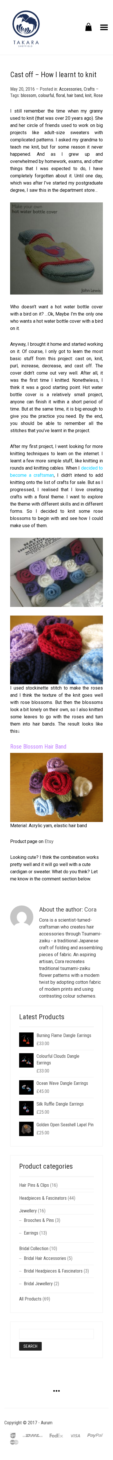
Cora (90, 909)
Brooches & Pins (39, 1220)
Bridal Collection (33, 1248)
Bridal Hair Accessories (45, 1258)
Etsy (49, 841)
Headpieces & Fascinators (43, 1198)
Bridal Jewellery (38, 1283)
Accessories (70, 89)
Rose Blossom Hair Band (38, 746)
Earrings (31, 1233)
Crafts (89, 89)
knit (88, 95)
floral (60, 95)
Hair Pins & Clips (34, 1185)
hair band (75, 95)
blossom (28, 95)
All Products (30, 1299)
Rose (98, 95)
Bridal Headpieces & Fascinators (53, 1271)
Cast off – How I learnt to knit (53, 75)
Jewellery (28, 1211)
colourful (46, 95)
